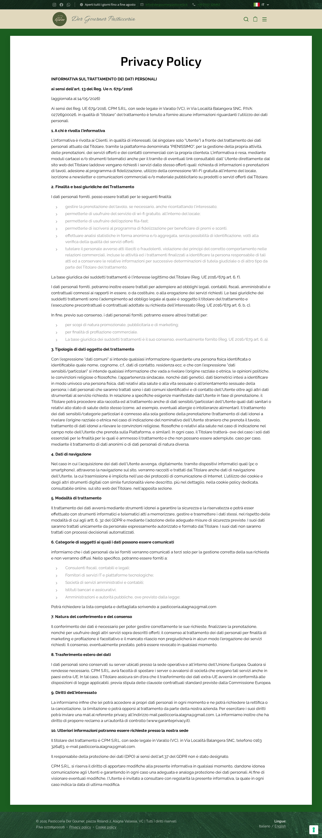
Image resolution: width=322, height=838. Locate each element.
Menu (265, 19)
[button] (246, 19)
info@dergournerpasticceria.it (166, 4)
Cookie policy (106, 827)
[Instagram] (54, 5)
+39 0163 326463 (208, 4)
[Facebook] (61, 5)
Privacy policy (80, 827)
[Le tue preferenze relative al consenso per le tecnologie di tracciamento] (313, 829)
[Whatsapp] (68, 5)
